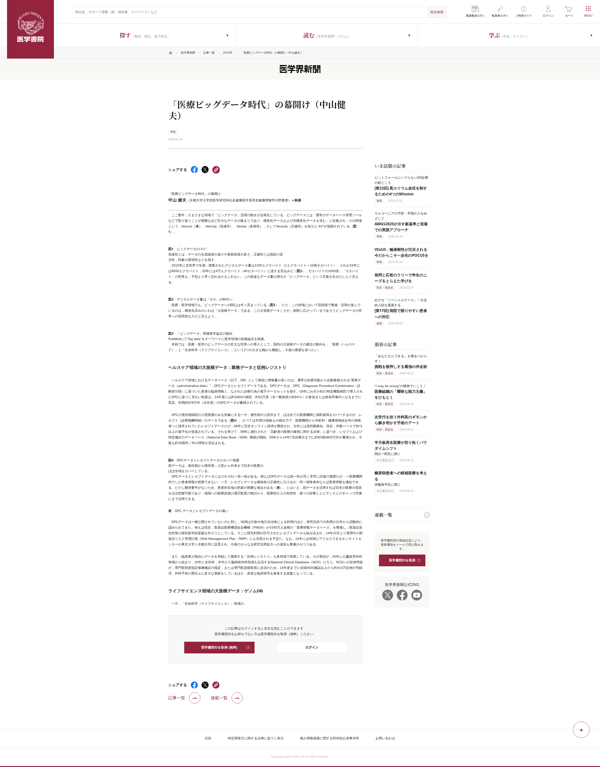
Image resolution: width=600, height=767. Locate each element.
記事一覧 (209, 52)
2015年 (227, 52)
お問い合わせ (385, 738)
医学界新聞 (188, 52)
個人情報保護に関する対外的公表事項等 (329, 738)
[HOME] (170, 53)
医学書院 (30, 29)
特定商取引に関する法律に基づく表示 (256, 738)
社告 (208, 738)
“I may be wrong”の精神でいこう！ (401, 391)
